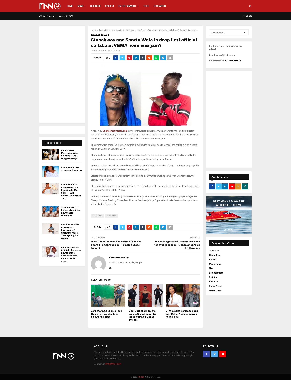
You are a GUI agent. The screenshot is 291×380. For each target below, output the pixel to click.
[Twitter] (214, 354)
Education (160, 6)
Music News (215, 264)
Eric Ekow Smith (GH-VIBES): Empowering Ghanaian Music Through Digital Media (70, 231)
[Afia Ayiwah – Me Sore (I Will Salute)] (50, 171)
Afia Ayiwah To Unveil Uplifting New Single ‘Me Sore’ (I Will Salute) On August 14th (71, 191)
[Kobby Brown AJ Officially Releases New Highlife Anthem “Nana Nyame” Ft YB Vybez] (50, 251)
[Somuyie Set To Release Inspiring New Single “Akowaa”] (50, 211)
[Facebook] (206, 354)
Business (95, 6)
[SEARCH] (245, 32)
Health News (215, 290)
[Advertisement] (62, 74)
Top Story (105, 35)
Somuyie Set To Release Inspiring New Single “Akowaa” (70, 211)
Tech (146, 6)
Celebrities (96, 35)
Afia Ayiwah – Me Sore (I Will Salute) (71, 169)
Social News (215, 286)
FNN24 (141, 377)
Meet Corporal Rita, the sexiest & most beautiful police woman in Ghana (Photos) (142, 315)
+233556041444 (233, 61)
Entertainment (127, 6)
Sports (109, 6)
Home (70, 6)
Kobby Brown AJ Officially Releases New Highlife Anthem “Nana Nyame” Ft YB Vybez (71, 254)
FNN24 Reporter (99, 50)
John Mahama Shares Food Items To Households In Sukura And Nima (106, 314)
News (80, 6)
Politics (213, 259)
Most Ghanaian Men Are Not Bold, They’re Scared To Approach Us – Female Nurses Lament (116, 245)
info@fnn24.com (113, 364)
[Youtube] (222, 354)
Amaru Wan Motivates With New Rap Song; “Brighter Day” (69, 154)
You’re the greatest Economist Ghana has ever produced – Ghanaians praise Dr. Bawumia (177, 245)
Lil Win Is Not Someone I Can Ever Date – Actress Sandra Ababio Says (182, 314)
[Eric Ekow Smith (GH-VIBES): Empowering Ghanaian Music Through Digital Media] (50, 228)
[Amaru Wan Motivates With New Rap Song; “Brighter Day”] (50, 154)
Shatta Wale (97, 216)
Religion (213, 277)
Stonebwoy (111, 216)
